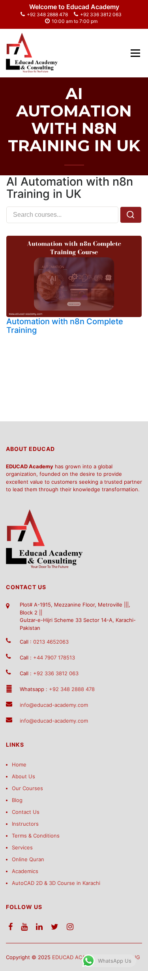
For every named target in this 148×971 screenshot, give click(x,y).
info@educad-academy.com (54, 705)
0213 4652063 (51, 642)
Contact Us (25, 812)
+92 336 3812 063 (101, 14)
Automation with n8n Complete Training (64, 326)
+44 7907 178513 (54, 657)
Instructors (25, 824)
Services (22, 847)
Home (19, 764)
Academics (25, 871)
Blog (17, 800)
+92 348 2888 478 (47, 14)
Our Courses (27, 788)
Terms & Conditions (36, 835)
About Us (23, 776)
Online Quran (28, 859)
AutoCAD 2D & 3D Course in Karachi (56, 883)
